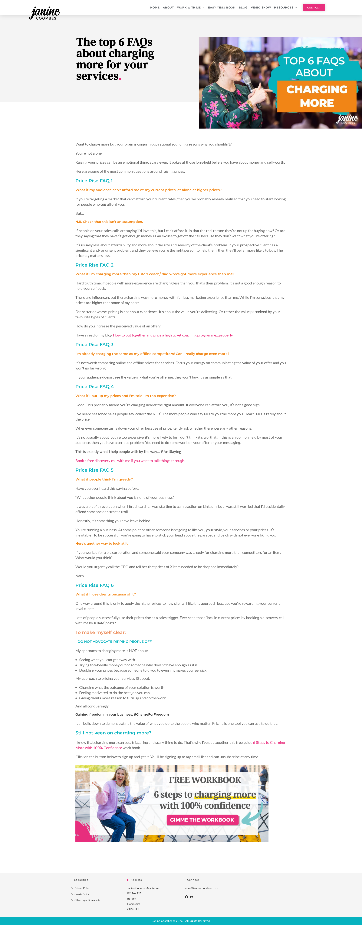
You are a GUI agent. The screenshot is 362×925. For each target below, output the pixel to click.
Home (155, 7)
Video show (261, 7)
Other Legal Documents (87, 900)
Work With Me (189, 7)
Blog (243, 7)
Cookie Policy (81, 894)
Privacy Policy (82, 888)
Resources (283, 7)
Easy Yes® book (221, 7)
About (168, 7)
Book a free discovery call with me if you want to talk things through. (130, 460)
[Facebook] (186, 897)
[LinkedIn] (191, 897)
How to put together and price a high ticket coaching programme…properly (173, 335)
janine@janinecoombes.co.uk (201, 888)
